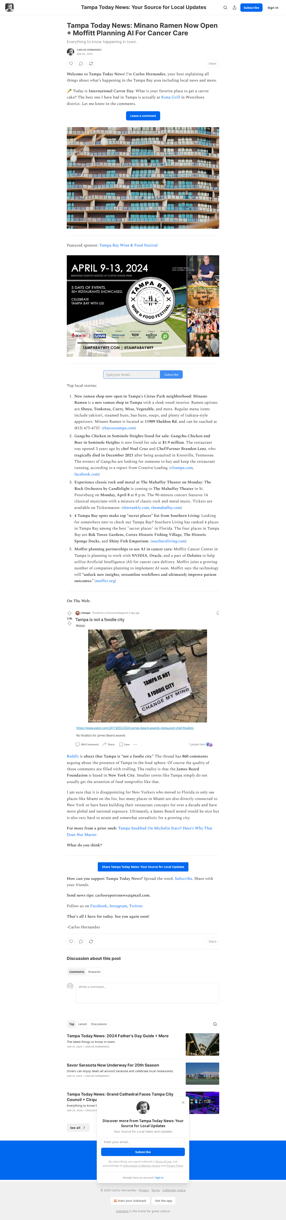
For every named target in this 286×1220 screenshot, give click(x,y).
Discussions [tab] (99, 1024)
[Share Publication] (234, 7)
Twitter (135, 906)
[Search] (225, 7)
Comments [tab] (76, 972)
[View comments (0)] (81, 63)
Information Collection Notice (141, 1166)
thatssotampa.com (119, 428)
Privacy (144, 1190)
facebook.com (86, 474)
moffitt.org (105, 581)
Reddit (73, 756)
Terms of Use (163, 1161)
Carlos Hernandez (89, 49)
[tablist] (85, 972)
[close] (183, 1102)
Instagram (118, 906)
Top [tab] (71, 1024)
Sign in (273, 7)
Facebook (98, 906)
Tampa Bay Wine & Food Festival (128, 245)
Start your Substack (132, 1201)
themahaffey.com (166, 508)
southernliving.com (169, 541)
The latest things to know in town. (91, 1042)
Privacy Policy (174, 1166)
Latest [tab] (82, 1024)
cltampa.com (181, 468)
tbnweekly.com (136, 508)
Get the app (163, 1201)
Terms (155, 1190)
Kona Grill (170, 97)
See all (75, 1127)
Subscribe (251, 7)
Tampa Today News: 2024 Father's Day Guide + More (118, 1035)
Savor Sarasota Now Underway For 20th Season (113, 1065)
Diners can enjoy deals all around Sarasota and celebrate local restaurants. (120, 1071)
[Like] (71, 63)
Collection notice (174, 1190)
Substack (122, 1211)
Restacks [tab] (94, 972)
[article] (143, 1044)
